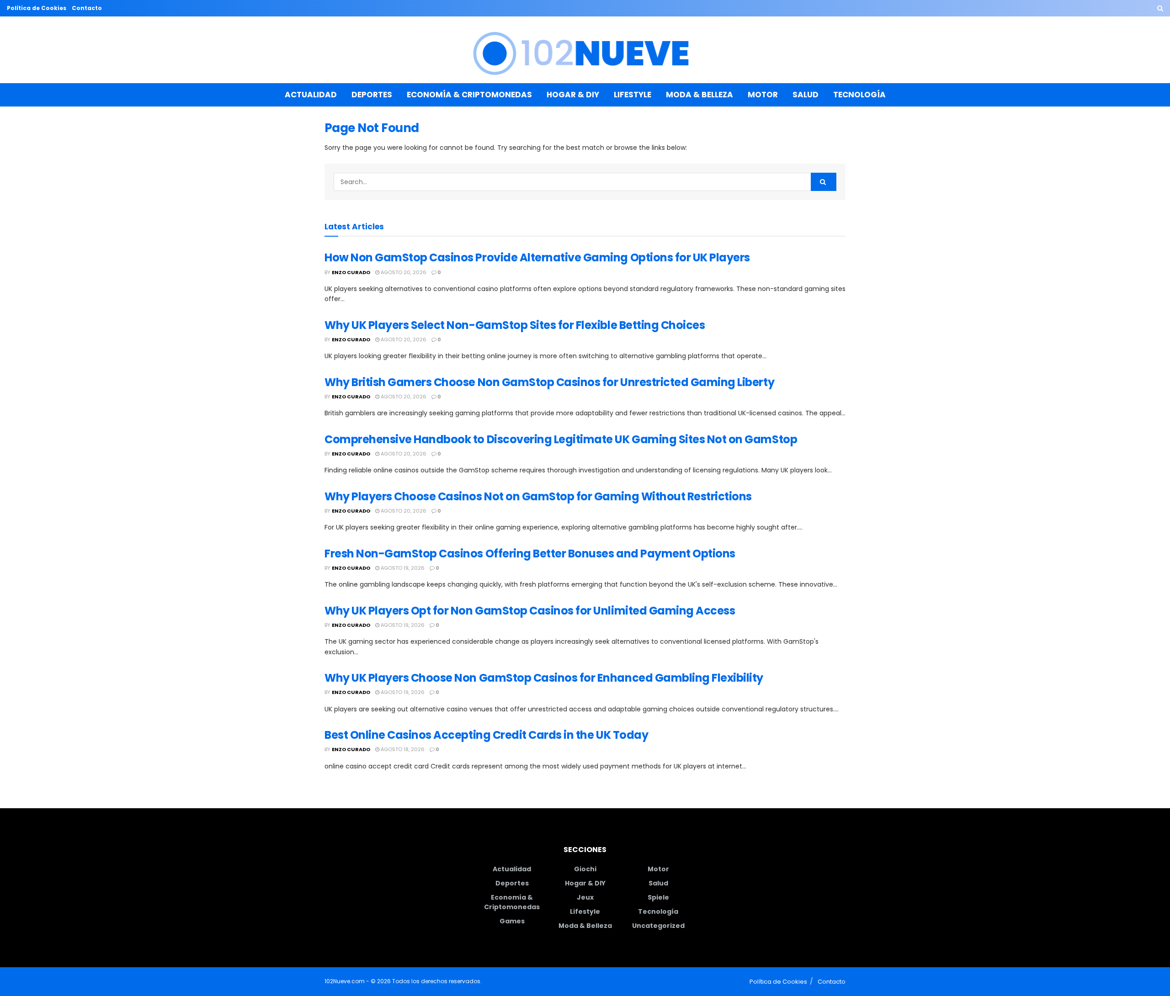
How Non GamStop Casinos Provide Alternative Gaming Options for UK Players (537, 257)
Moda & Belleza (699, 94)
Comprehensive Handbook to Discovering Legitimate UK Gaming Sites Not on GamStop (560, 439)
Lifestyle (632, 94)
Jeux (585, 897)
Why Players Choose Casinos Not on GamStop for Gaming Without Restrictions (538, 496)
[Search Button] (1160, 8)
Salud (805, 94)
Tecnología (859, 94)
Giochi (585, 869)
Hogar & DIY (573, 94)
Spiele (658, 897)
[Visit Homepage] (585, 50)
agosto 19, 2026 (402, 568)
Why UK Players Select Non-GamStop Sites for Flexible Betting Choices (514, 325)
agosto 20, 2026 (402, 272)
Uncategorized (658, 925)
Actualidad (311, 94)
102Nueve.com (344, 981)
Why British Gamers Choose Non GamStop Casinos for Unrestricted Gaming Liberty (549, 382)
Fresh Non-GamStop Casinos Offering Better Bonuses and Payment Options (529, 553)
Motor (763, 94)
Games (512, 921)
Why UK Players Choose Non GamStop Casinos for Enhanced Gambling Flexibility (543, 677)
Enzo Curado (351, 272)
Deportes (371, 94)
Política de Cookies (36, 8)
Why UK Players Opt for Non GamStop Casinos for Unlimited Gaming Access (529, 610)
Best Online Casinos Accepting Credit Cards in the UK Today (486, 734)
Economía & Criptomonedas (469, 94)
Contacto (87, 8)
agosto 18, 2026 (402, 749)
